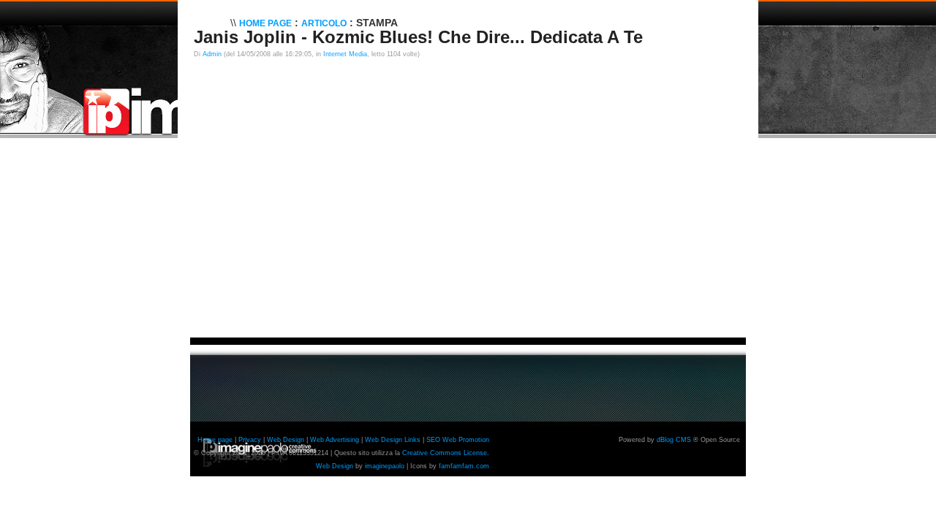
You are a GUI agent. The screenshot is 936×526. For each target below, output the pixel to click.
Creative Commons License (444, 453)
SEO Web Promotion (457, 439)
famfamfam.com (464, 466)
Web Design (285, 439)
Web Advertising (334, 439)
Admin (212, 54)
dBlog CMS (674, 439)
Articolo (324, 23)
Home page (215, 439)
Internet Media (345, 54)
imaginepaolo (384, 466)
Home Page (265, 23)
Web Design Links (392, 439)
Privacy (249, 439)
